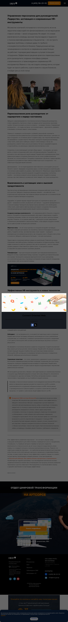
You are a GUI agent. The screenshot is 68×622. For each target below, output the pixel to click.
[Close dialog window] (64, 295)
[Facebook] (32, 325)
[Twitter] (35, 325)
